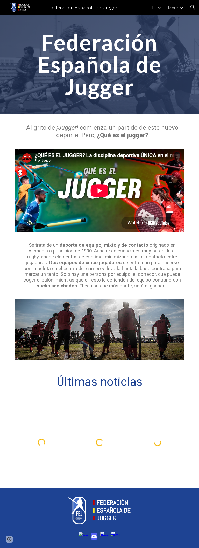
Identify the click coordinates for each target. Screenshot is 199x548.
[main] (99, 64)
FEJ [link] (152, 7)
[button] (193, 7)
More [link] (173, 7)
